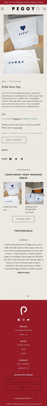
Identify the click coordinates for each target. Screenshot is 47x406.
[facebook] (19, 319)
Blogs (23, 353)
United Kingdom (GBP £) (22, 398)
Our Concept (23, 364)
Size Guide (18, 127)
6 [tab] (31, 296)
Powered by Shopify (34, 404)
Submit (23, 387)
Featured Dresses (23, 330)
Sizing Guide (23, 345)
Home (4, 81)
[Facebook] (10, 158)
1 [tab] (15, 296)
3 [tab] (22, 296)
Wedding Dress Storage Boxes (31, 208)
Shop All (23, 335)
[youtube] (28, 319)
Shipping (16, 119)
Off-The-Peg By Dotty (19, 404)
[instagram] (23, 319)
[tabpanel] (23, 256)
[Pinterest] (21, 158)
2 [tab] (18, 296)
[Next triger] (41, 196)
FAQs (23, 349)
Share (4, 159)
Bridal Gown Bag (10, 207)
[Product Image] (23, 44)
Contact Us (23, 368)
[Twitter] (16, 158)
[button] (2, 8)
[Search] (38, 8)
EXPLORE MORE (23, 219)
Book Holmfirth (14, 140)
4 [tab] (25, 296)
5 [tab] (28, 296)
